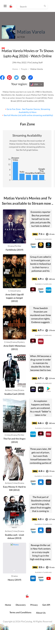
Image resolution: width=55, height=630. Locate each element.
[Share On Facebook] (2, 77)
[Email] (23, 77)
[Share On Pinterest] (9, 77)
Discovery (21, 604)
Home (15, 69)
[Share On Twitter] (16, 77)
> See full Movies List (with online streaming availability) (27, 115)
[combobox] (36, 84)
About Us (41, 612)
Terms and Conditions (20, 612)
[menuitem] (8, 606)
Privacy (34, 604)
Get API (46, 604)
